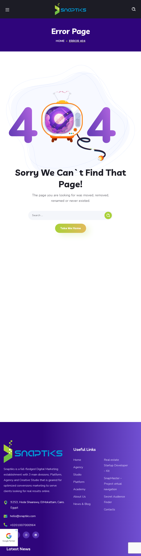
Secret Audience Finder (114, 499)
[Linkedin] (35, 535)
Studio (77, 475)
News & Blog (82, 504)
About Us (79, 497)
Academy (79, 489)
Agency (78, 467)
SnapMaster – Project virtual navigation (113, 483)
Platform (78, 482)
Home (60, 41)
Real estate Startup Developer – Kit (116, 465)
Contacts (109, 509)
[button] (133, 9)
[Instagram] (26, 535)
